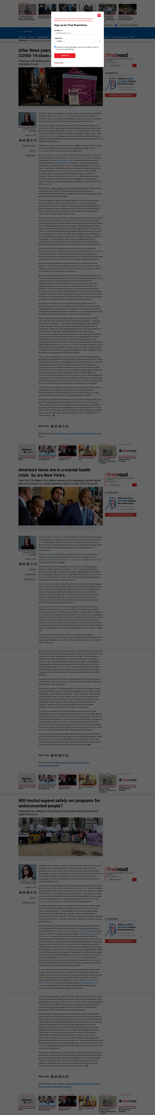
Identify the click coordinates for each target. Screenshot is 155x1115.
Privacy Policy (58, 62)
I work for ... (58, 38)
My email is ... (58, 30)
